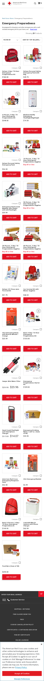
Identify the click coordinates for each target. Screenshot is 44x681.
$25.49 (4, 339)
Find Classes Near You (22, 614)
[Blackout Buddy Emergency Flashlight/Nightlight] (32, 99)
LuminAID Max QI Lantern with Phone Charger (30, 524)
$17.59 (5, 436)
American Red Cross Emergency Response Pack (10, 480)
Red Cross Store (8, 18)
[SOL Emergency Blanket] (32, 463)
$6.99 (25, 485)
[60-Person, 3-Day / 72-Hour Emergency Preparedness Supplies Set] (32, 234)
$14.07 (14, 436)
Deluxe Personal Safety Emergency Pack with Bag (32, 73)
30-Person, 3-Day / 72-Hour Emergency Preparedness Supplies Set (11, 248)
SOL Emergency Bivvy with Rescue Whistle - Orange (10, 334)
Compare (15, 68)
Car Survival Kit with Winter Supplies (31, 290)
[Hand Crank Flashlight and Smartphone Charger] (11, 414)
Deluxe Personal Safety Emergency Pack (11, 164)
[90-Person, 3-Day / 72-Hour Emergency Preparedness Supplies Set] (32, 191)
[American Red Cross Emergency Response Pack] (11, 463)
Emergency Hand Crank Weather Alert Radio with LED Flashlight (11, 208)
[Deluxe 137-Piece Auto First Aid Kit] (11, 273)
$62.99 (26, 528)
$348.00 (5, 120)
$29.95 (5, 387)
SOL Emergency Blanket (32, 479)
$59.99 (4, 213)
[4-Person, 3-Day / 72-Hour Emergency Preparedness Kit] (11, 99)
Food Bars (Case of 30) (10, 566)
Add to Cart (11, 82)
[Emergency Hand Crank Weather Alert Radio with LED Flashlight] (11, 191)
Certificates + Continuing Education (22, 630)
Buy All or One (28, 165)
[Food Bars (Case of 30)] (11, 550)
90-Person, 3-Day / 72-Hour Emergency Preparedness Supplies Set (32, 204)
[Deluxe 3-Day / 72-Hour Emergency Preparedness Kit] (11, 55)
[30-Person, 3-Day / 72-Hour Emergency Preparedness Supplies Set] (11, 234)
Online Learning (22, 640)
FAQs (22, 619)
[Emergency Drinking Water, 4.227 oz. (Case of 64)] (32, 414)
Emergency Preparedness (24, 18)
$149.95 (5, 528)
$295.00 (5, 572)
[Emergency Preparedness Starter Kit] (32, 365)
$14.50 (26, 120)
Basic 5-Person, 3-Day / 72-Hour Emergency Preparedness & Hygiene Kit (11, 525)
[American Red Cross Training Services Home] (17, 3)
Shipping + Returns (22, 609)
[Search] (35, 5)
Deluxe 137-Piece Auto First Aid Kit (10, 290)
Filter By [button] (7, 40)
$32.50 (4, 485)
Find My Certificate (22, 635)
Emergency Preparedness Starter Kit (31, 383)
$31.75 (4, 295)
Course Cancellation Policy (22, 624)
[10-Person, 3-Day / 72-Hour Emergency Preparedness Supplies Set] (32, 147)
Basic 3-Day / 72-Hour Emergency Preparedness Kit (31, 334)
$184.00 (5, 77)
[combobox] (32, 40)
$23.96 (14, 387)
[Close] (41, 644)
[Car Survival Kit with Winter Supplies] (32, 273)
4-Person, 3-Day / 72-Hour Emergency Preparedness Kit (10, 116)
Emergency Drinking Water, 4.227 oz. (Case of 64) (31, 431)
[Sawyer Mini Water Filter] (11, 365)
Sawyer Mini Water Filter (11, 381)
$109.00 (26, 387)
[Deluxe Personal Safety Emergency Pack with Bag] (32, 55)
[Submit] (41, 594)
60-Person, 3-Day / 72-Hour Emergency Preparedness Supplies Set (32, 248)
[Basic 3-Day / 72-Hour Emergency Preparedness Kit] (32, 317)
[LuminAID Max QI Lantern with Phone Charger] (32, 507)
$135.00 (26, 339)
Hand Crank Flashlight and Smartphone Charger (10, 431)
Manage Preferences (22, 679)
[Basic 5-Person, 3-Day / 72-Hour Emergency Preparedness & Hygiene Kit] (11, 507)
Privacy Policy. (21, 667)
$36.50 (4, 169)
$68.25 (26, 295)
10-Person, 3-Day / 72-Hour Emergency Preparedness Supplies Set (32, 161)
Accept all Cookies (22, 673)
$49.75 (26, 77)
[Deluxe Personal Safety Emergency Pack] (11, 147)
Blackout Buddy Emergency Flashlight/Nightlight (31, 116)
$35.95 (26, 436)
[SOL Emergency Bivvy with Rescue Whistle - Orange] (11, 317)
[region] (22, 661)
